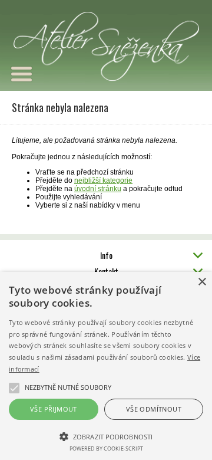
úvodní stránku (97, 189)
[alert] (106, 366)
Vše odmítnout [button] (153, 409)
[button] (106, 436)
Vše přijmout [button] (53, 409)
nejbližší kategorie (103, 180)
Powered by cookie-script (106, 448)
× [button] (201, 282)
